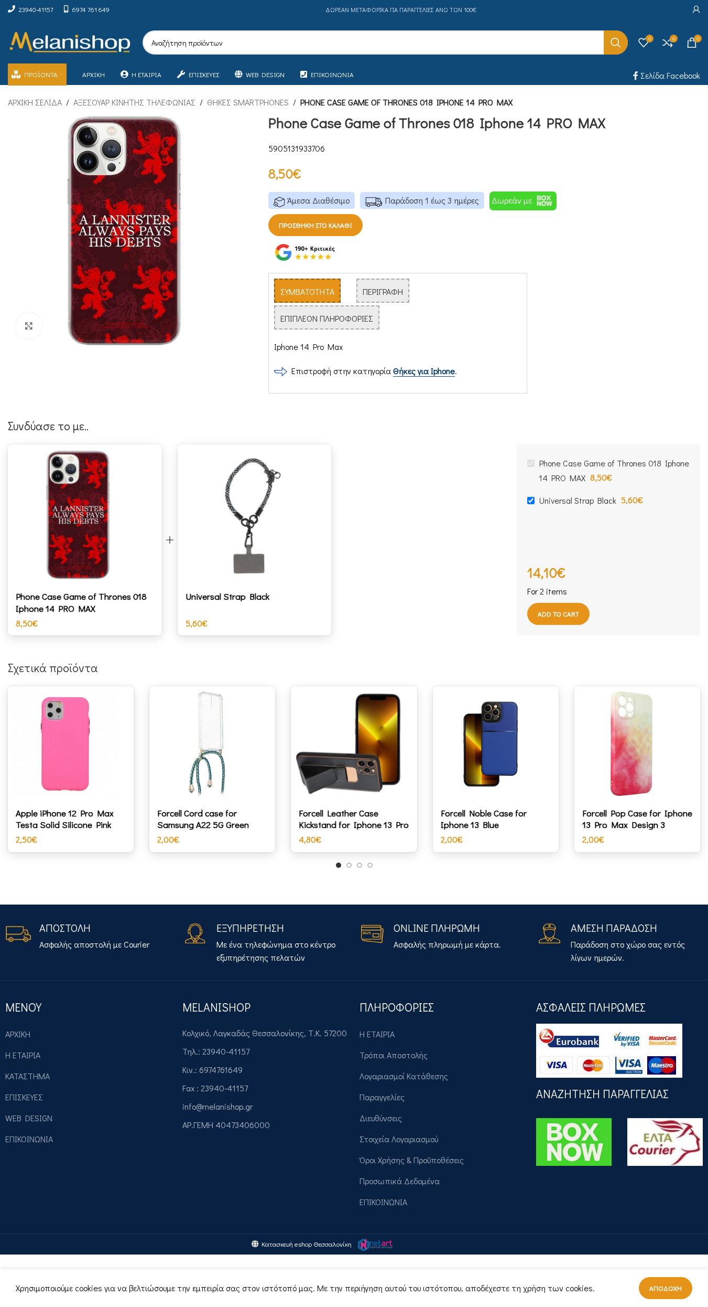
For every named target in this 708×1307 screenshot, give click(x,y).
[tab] (307, 291)
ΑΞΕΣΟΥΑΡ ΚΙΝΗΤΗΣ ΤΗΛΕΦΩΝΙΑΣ (134, 102)
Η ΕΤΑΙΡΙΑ (22, 1054)
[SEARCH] (616, 42)
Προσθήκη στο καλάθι (315, 224)
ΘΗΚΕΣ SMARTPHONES (248, 102)
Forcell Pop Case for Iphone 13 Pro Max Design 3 (637, 819)
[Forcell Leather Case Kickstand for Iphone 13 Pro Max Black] (354, 743)
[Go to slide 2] (349, 865)
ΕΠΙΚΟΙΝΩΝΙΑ (29, 1138)
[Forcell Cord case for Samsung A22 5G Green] (212, 743)
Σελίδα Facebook (669, 75)
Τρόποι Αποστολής (394, 1054)
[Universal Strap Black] (255, 514)
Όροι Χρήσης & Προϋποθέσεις (412, 1159)
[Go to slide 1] (338, 865)
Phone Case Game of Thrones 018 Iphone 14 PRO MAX (81, 602)
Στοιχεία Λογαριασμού (399, 1138)
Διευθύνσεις (381, 1117)
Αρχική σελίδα (35, 102)
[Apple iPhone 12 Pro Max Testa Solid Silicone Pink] (71, 743)
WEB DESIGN (28, 1117)
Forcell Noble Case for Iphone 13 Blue (484, 819)
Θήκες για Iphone (424, 370)
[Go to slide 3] (359, 865)
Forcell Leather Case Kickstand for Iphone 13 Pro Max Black (354, 825)
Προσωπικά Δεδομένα (400, 1180)
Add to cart (558, 613)
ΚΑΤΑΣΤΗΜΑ (27, 1075)
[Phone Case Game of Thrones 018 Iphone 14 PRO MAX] (85, 514)
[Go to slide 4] (370, 865)
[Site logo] (70, 41)
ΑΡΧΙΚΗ (17, 1033)
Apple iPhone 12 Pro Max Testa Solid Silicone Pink (65, 819)
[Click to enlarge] (29, 326)
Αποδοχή (665, 1287)
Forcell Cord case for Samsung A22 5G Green (203, 819)
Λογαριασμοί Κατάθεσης (404, 1075)
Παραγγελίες (382, 1096)
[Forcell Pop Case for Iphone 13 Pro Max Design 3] (637, 743)
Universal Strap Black (227, 596)
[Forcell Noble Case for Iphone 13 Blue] (496, 743)
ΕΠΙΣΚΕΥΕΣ (24, 1096)
